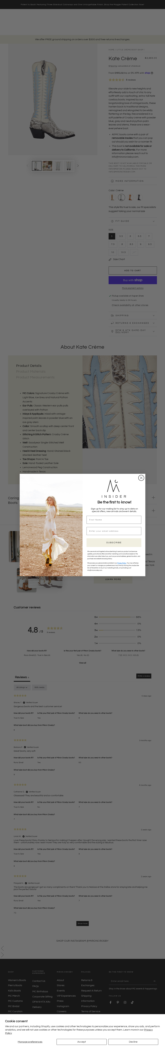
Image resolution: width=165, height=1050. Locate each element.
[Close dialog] (141, 478)
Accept (81, 1042)
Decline (133, 1042)
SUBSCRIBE (114, 542)
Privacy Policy (121, 563)
